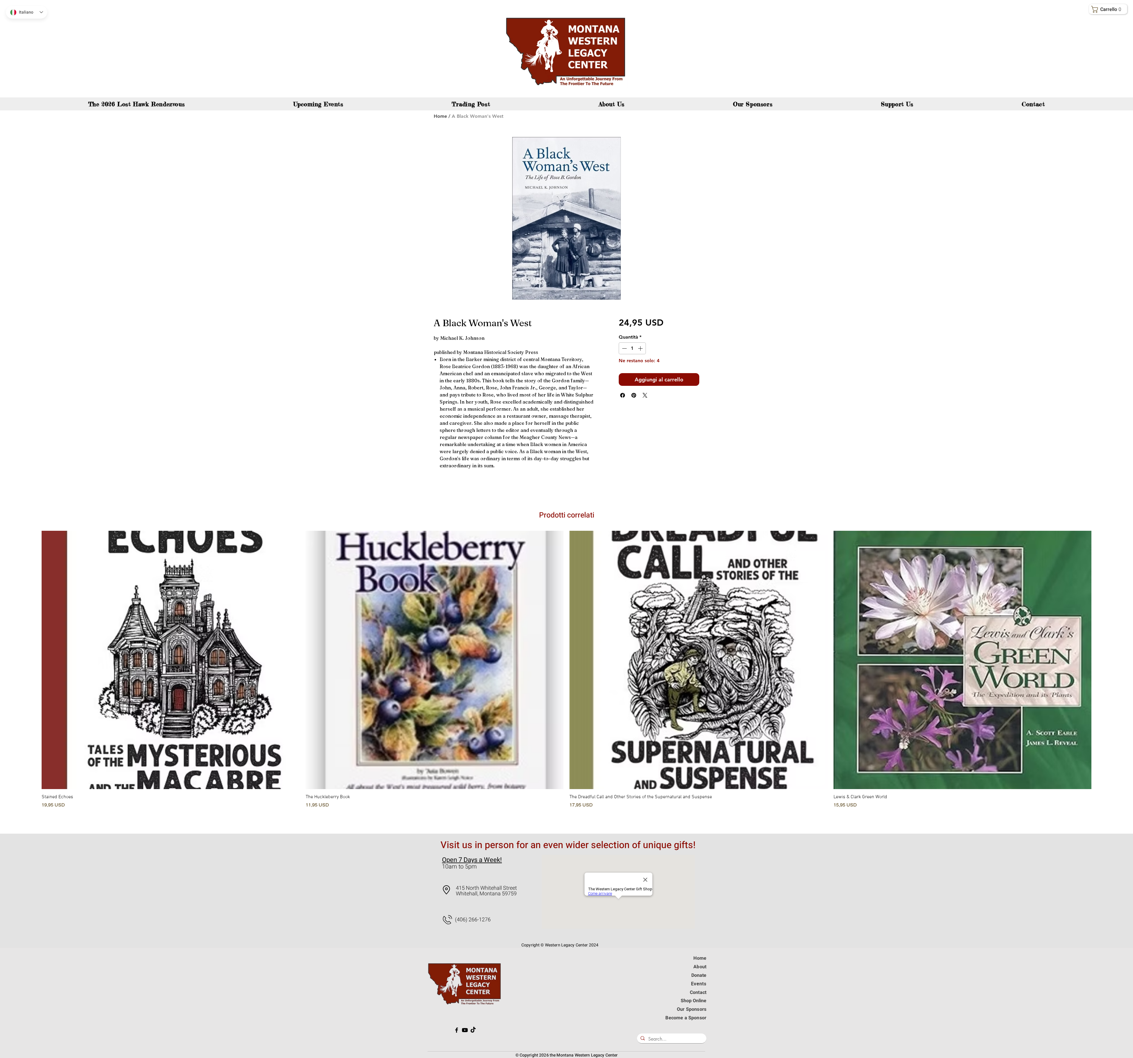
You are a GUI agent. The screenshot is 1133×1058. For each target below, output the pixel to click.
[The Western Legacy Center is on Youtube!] (464, 1030)
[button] (1109, 9)
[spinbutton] (632, 348)
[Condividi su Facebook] (622, 395)
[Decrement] (624, 348)
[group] (566, 677)
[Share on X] (645, 395)
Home (440, 116)
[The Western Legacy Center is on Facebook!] (456, 1030)
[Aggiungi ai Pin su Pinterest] (633, 395)
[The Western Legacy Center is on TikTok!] (473, 1030)
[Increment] (641, 348)
